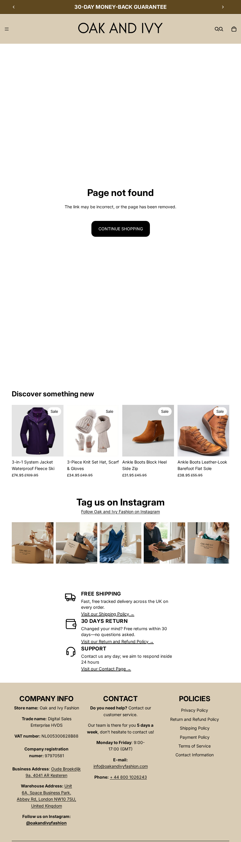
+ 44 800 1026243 (128, 777)
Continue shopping (120, 228)
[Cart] (233, 29)
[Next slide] (222, 7)
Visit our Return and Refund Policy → (117, 641)
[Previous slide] (13, 7)
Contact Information (194, 754)
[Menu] (7, 29)
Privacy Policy (194, 710)
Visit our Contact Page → (106, 668)
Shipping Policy (195, 728)
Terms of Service (194, 745)
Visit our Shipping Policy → (107, 613)
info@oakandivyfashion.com (120, 766)
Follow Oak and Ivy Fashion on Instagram (120, 511)
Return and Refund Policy (194, 719)
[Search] (216, 29)
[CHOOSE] (54, 447)
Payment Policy (195, 737)
